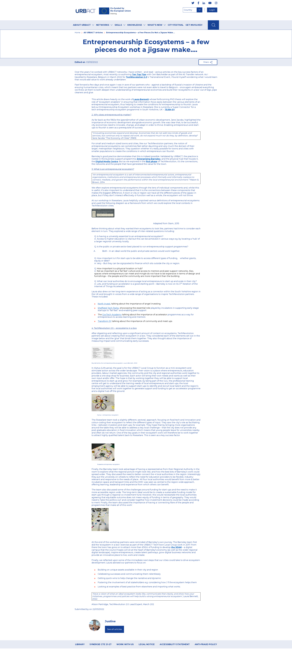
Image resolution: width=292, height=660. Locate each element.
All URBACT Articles (93, 32)
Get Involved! (194, 25)
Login (212, 10)
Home (77, 32)
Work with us (125, 644)
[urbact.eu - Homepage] (103, 10)
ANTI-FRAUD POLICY (206, 644)
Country (188, 10)
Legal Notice (147, 644)
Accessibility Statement (175, 644)
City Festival (176, 25)
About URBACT (82, 25)
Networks (102, 25)
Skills (118, 25)
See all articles (114, 629)
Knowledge (134, 25)
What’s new (154, 25)
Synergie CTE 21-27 (100, 644)
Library (80, 644)
